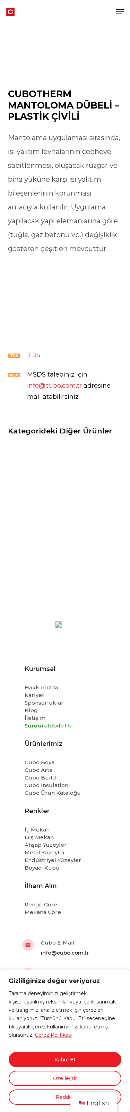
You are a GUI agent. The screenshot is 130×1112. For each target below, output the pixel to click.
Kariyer (34, 695)
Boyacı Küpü (42, 867)
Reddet (65, 1097)
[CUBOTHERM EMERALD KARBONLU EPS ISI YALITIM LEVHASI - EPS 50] (65, 481)
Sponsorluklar (44, 702)
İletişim (35, 718)
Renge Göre (41, 904)
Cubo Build (40, 777)
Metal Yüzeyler (45, 852)
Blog (31, 710)
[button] (120, 11)
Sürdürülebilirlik (48, 725)
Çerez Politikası (53, 1035)
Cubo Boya (39, 762)
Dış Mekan (39, 837)
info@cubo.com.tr (54, 385)
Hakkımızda (41, 687)
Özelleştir (65, 1078)
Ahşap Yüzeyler (46, 845)
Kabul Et (65, 1060)
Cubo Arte (39, 770)
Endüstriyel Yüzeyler (53, 860)
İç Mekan (37, 829)
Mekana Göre (43, 912)
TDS (33, 355)
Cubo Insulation (46, 785)
